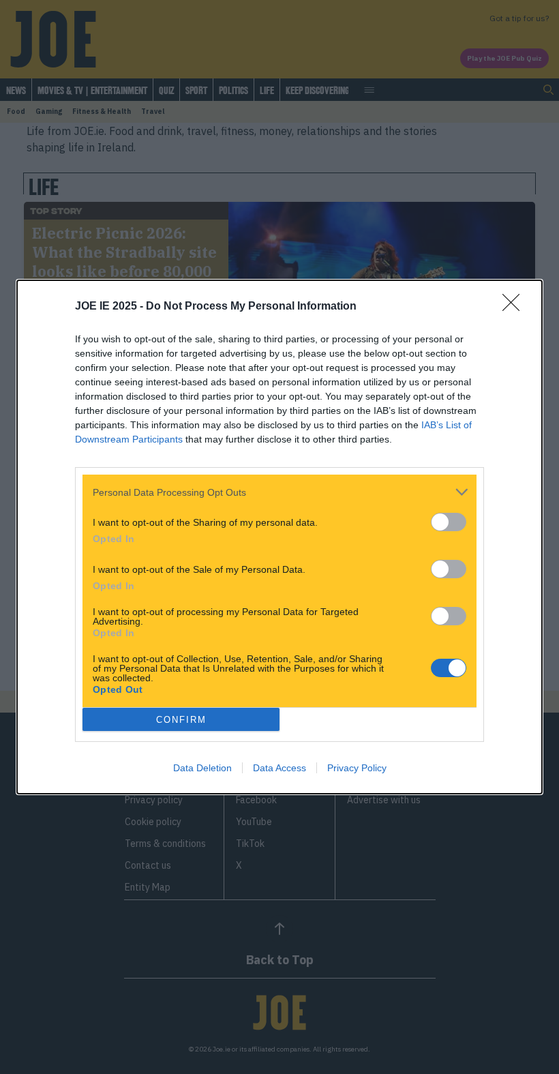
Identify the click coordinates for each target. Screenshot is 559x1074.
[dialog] (279, 537)
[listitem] (279, 492)
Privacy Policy (357, 767)
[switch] (448, 522)
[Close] (515, 307)
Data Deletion (202, 767)
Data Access (279, 767)
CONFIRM (181, 720)
